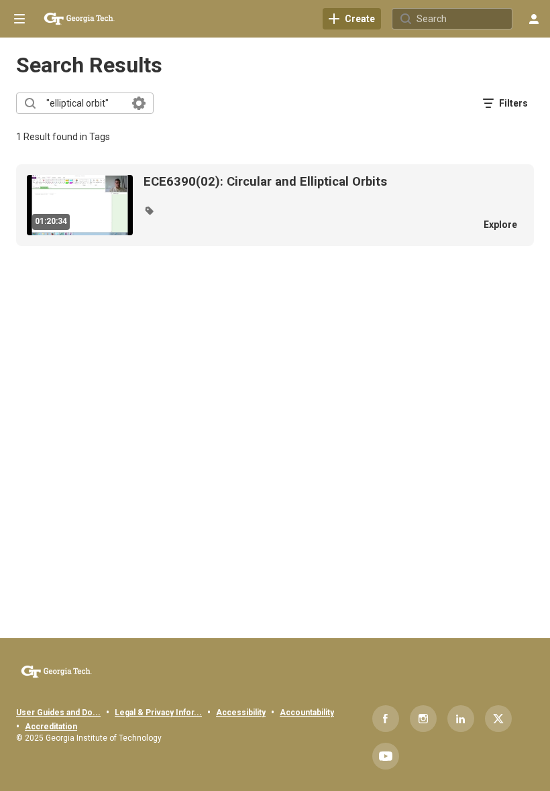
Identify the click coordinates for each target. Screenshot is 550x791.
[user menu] (534, 18)
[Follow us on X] (498, 718)
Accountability (307, 712)
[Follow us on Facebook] (385, 718)
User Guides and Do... (58, 712)
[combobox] (84, 103)
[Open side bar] (19, 18)
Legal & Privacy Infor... (158, 712)
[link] (352, 18)
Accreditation (51, 726)
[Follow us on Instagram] (423, 718)
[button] (149, 210)
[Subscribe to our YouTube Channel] (385, 756)
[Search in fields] (139, 103)
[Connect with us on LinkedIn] (460, 718)
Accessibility (241, 712)
